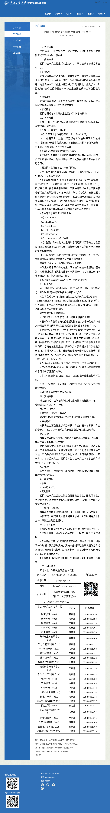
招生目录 (17, 47)
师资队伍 (101, 14)
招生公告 (17, 28)
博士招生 (80, 14)
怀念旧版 (104, 2)
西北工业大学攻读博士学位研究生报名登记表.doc (59, 740)
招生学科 (17, 40)
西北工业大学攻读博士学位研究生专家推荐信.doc (59, 744)
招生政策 (17, 53)
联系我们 (97, 2)
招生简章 (17, 34)
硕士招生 (69, 14)
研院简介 (58, 14)
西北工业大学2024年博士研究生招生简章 (57, 748)
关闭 (38, 755)
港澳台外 (91, 14)
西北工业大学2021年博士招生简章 (55, 752)
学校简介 (48, 14)
